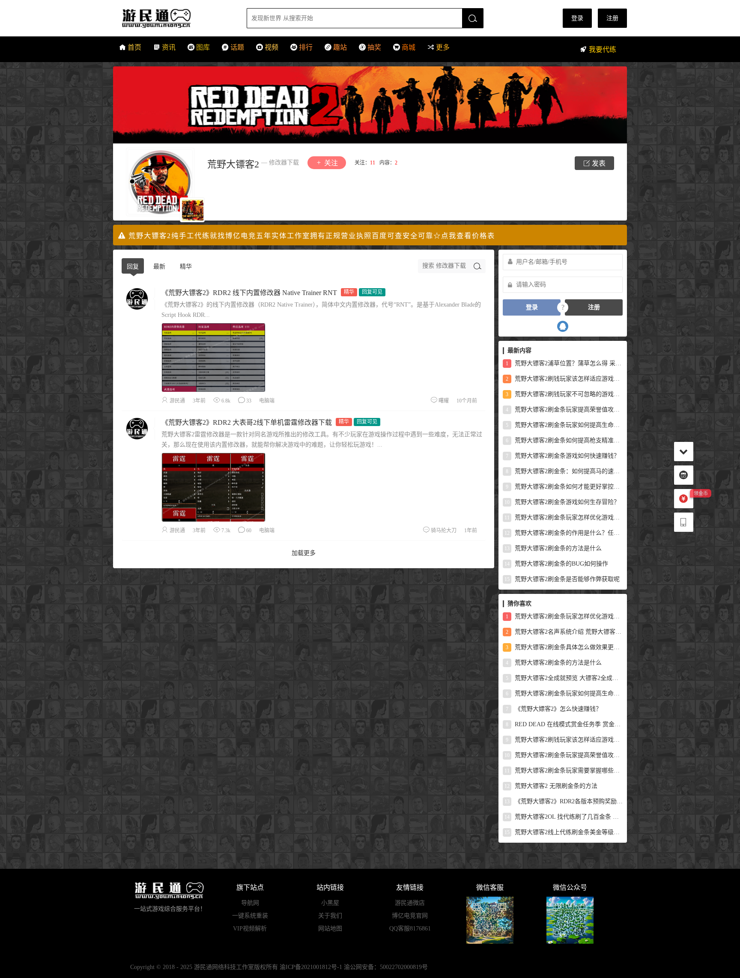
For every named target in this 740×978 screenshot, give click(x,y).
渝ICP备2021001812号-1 (311, 967)
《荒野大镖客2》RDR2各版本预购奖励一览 (563, 801)
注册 (612, 18)
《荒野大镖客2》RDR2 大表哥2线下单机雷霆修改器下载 (246, 422)
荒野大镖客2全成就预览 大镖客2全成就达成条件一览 (564, 678)
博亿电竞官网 (410, 915)
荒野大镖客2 (233, 164)
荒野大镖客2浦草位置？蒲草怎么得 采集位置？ (564, 363)
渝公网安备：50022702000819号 (386, 967)
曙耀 (444, 401)
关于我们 (330, 915)
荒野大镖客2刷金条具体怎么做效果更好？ (564, 647)
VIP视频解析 (250, 928)
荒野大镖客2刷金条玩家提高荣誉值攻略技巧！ (564, 409)
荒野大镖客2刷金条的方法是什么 (553, 548)
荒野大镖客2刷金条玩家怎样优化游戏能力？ (563, 517)
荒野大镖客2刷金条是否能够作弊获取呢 (562, 579)
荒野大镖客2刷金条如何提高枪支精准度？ (564, 440)
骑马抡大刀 (444, 531)
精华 (186, 266)
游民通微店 (410, 903)
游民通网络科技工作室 (224, 967)
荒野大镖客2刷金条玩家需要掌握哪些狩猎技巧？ (563, 770)
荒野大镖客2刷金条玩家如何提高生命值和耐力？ (564, 425)
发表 (598, 163)
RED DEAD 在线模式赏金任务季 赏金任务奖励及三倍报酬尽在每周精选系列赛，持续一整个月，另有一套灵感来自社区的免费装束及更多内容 (564, 724)
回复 (133, 266)
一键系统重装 (250, 915)
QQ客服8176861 (410, 928)
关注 (330, 163)
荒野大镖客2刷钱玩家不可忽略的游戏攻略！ (564, 394)
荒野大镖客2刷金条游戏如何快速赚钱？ (563, 456)
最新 (159, 266)
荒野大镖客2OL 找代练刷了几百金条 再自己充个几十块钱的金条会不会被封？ (563, 817)
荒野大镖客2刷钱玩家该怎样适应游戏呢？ (564, 379)
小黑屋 (330, 903)
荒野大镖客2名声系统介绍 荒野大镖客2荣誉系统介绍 (564, 632)
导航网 (250, 903)
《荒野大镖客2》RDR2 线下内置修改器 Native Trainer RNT (249, 292)
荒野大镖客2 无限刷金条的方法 (550, 786)
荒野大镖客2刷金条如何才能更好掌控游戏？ (564, 486)
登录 (577, 18)
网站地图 (330, 928)
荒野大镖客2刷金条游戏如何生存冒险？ (562, 502)
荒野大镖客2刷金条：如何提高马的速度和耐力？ (564, 471)
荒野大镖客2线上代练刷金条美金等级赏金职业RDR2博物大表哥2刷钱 (563, 832)
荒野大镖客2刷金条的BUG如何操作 (556, 564)
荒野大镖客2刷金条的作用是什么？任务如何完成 (563, 533)
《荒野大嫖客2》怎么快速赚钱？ (554, 709)
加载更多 (304, 553)
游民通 (172, 18)
